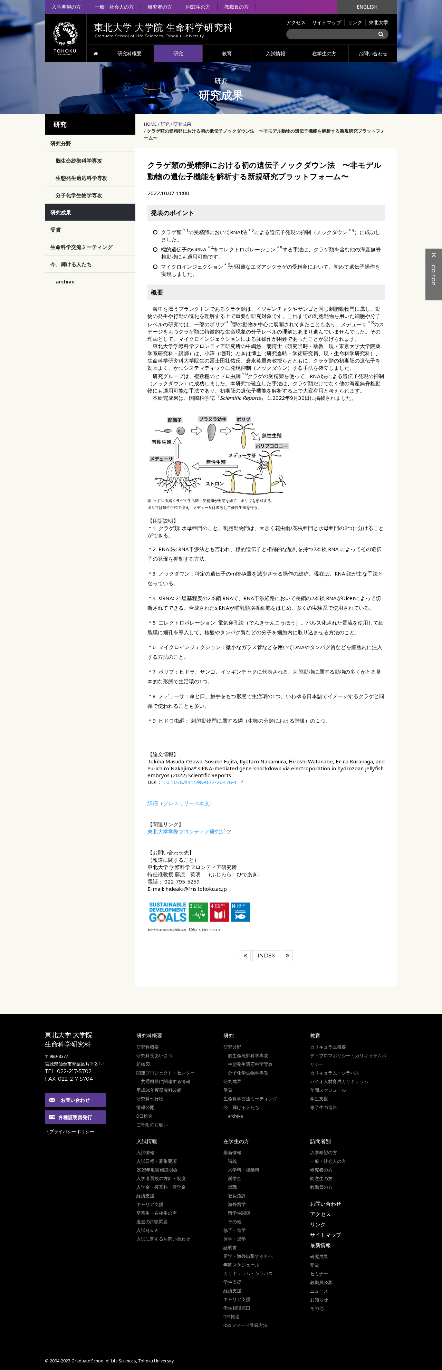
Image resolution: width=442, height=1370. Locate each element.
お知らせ (319, 1299)
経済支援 (145, 1196)
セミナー (319, 1274)
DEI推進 (144, 1116)
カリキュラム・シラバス (334, 1073)
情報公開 (145, 1107)
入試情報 (275, 53)
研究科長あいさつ (154, 1055)
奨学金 (234, 1178)
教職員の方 (236, 6)
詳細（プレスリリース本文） (181, 803)
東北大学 (378, 22)
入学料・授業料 (243, 1170)
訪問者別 (320, 1141)
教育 (227, 53)
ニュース (319, 1291)
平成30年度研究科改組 (159, 1090)
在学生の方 (324, 53)
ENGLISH (367, 6)
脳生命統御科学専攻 (79, 160)
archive (65, 281)
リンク (355, 22)
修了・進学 (234, 1230)
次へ (287, 955)
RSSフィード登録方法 (245, 1325)
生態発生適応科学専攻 (81, 177)
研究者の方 (160, 6)
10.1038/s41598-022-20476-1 (199, 782)
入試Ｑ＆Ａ (147, 1230)
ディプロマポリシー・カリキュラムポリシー (348, 1059)
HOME (96, 53)
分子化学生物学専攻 (79, 195)
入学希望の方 (66, 6)
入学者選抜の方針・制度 (161, 1178)
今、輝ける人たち (71, 264)
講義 (232, 1161)
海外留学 (237, 1204)
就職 (232, 1187)
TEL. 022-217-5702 (68, 1071)
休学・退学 (234, 1239)
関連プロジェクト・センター (165, 1073)
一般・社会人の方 (114, 6)
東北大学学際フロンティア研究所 (186, 831)
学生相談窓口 (236, 1308)
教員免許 (237, 1196)
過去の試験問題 (152, 1221)
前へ (245, 955)
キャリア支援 (149, 1204)
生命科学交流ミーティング (81, 246)
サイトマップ (326, 22)
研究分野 (60, 143)
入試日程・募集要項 (156, 1161)
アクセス (296, 22)
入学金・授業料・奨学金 (161, 1187)
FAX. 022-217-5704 (69, 1078)
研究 (178, 53)
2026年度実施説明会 (156, 1170)
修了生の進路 (323, 1107)
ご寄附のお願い (152, 1124)
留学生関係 (239, 1213)
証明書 (230, 1247)
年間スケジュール (328, 1090)
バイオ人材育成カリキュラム (339, 1081)
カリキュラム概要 (328, 1047)
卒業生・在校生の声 (156, 1213)
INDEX (266, 955)
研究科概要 (129, 53)
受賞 (55, 229)
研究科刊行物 (149, 1099)
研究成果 (182, 124)
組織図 (143, 1064)
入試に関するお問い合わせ (163, 1239)
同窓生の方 (198, 6)
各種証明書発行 (75, 1117)
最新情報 (232, 1152)
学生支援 (319, 1099)
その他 (234, 1221)
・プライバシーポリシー (69, 1131)
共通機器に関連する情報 (165, 1081)
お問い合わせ (372, 53)
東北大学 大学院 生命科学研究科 (69, 1039)
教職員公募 (321, 1282)
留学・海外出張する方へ (248, 1256)
